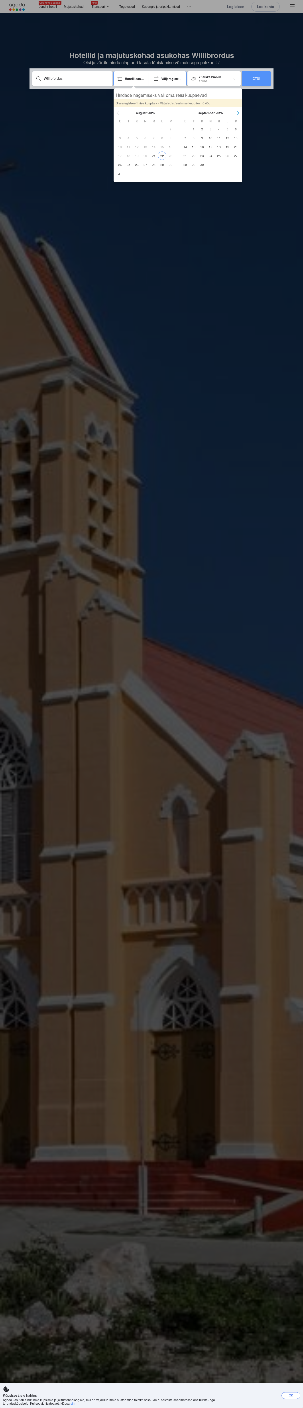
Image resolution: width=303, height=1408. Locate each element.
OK (291, 1395)
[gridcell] (162, 129)
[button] (118, 113)
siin (73, 1403)
